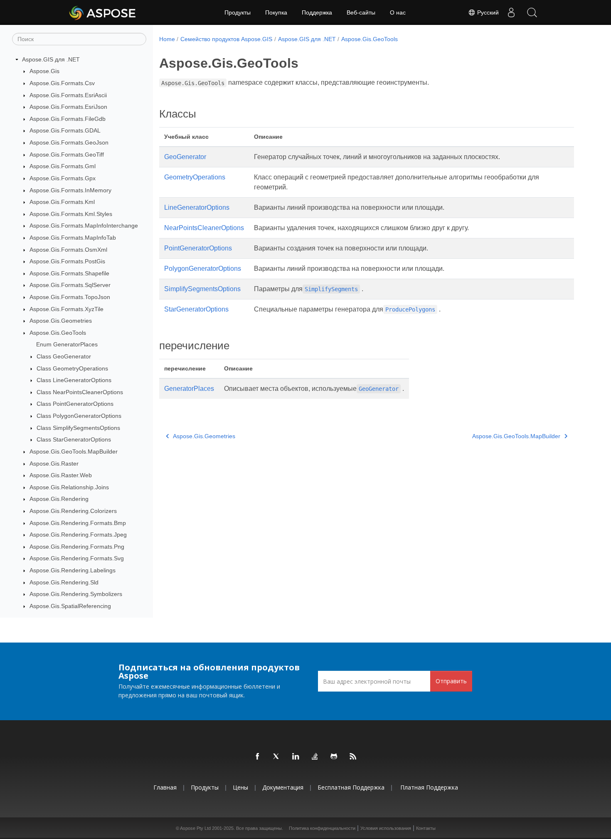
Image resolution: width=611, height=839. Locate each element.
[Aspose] (103, 12)
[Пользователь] (511, 12)
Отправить (451, 681)
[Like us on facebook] (257, 756)
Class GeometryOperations (72, 368)
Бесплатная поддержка (351, 787)
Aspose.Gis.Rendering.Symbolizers (76, 594)
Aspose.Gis (44, 71)
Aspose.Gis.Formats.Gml (63, 166)
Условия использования (385, 828)
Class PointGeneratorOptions (75, 404)
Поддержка (317, 12)
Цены (240, 787)
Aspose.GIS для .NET (51, 59)
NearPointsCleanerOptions (204, 227)
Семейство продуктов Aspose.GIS (226, 39)
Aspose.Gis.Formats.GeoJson (69, 142)
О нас (398, 12)
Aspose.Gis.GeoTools (58, 332)
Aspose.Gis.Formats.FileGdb (68, 118)
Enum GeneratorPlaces (67, 344)
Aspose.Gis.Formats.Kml (62, 202)
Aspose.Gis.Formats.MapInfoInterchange (84, 226)
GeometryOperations (194, 177)
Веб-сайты (361, 12)
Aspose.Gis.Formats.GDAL (65, 131)
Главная (165, 787)
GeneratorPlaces (189, 388)
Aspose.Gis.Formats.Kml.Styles (71, 214)
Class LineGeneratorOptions (74, 380)
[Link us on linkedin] (296, 756)
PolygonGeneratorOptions (202, 268)
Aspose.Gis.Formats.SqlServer (70, 285)
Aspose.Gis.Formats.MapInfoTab (73, 237)
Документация (282, 787)
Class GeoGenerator (64, 356)
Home (167, 39)
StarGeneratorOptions (196, 309)
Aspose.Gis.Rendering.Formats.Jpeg (78, 534)
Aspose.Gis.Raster (54, 463)
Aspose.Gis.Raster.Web (61, 475)
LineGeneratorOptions (196, 207)
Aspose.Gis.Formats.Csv (62, 83)
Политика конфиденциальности (322, 828)
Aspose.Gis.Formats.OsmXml (68, 249)
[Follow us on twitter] (276, 756)
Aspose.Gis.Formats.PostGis (67, 261)
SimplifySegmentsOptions (202, 288)
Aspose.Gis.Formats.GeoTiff (67, 154)
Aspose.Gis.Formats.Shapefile (69, 273)
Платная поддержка (429, 787)
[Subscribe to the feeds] (353, 756)
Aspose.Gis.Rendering (59, 499)
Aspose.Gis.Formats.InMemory (70, 190)
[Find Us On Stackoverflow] (315, 756)
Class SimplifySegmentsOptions (78, 427)
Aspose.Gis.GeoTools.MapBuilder (74, 451)
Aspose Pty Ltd (195, 828)
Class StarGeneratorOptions (74, 440)
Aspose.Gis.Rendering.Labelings (73, 570)
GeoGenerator (185, 156)
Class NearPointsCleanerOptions (80, 392)
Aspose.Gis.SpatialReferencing (70, 606)
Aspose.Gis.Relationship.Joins (69, 487)
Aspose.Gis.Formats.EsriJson (68, 106)
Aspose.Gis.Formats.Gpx (63, 178)
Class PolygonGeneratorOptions (79, 415)
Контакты (426, 828)
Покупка (276, 12)
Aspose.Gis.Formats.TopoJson (70, 297)
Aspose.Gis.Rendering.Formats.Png (77, 546)
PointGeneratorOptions (198, 248)
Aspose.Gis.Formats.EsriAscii (68, 95)
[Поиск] (532, 12)
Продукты (237, 12)
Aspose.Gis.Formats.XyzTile (66, 309)
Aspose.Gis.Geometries (61, 320)
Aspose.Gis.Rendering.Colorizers (73, 511)
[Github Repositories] (334, 756)
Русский (487, 12)
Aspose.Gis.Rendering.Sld (64, 582)
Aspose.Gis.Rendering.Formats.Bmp (78, 523)
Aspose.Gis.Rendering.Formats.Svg (77, 558)
